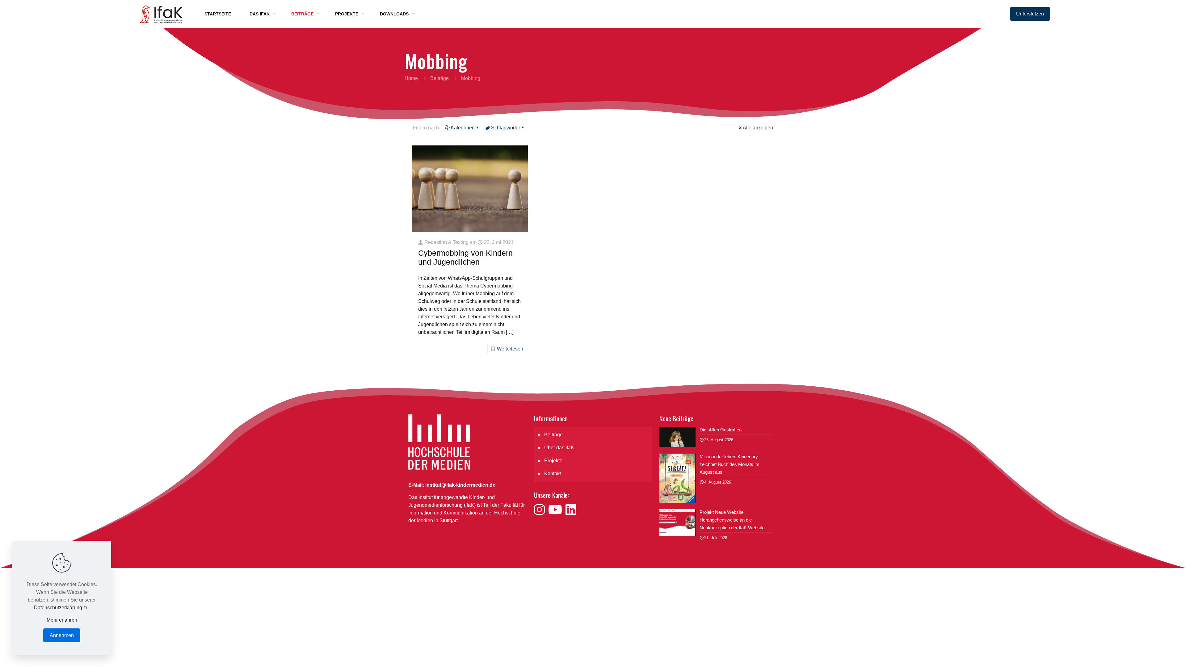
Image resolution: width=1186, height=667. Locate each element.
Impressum (734, 587)
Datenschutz (764, 587)
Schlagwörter (505, 127)
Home (411, 78)
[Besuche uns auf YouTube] (557, 510)
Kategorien (463, 127)
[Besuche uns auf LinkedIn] (571, 510)
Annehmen (62, 635)
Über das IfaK (559, 447)
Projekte (553, 460)
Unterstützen (1030, 13)
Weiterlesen (510, 348)
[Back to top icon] (1156, 654)
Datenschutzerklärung (58, 607)
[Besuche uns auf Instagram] (541, 510)
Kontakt (552, 473)
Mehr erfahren (62, 620)
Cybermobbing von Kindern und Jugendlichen (465, 257)
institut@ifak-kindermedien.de (460, 485)
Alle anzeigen (758, 127)
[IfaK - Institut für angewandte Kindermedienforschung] (159, 14)
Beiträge (439, 78)
